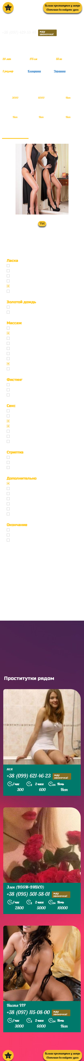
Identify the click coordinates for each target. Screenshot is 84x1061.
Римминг (18, 514)
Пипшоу (17, 509)
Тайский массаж (23, 343)
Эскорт (16, 483)
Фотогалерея (15, 134)
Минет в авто (21, 281)
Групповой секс (23, 426)
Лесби (15, 468)
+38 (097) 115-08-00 (37, 1012)
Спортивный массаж (26, 359)
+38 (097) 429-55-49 (28, 33)
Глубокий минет (23, 276)
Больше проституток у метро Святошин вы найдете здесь (62, 7)
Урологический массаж (29, 338)
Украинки (59, 71)
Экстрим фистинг (24, 395)
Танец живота (21, 462)
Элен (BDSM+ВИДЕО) (25, 887)
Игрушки (18, 436)
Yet (42, 223)
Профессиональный (26, 328)
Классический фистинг (28, 385)
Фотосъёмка (20, 489)
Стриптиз (18, 457)
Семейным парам (24, 499)
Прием (16, 312)
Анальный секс (22, 416)
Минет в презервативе (28, 266)
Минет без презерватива (30, 271)
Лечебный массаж (25, 348)
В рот (15, 530)
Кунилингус (20, 286)
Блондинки (34, 71)
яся (10, 768)
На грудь (18, 535)
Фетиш (16, 441)
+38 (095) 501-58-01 (37, 894)
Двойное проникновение (30, 431)
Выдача (17, 307)
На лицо (17, 540)
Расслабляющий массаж (29, 364)
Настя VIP (16, 1005)
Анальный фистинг (25, 390)
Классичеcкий (21, 411)
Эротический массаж (27, 333)
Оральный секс (22, 421)
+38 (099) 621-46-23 (37, 776)
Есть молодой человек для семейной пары (43, 494)
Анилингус (19, 291)
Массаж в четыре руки (28, 354)
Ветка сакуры (21, 369)
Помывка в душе (24, 504)
